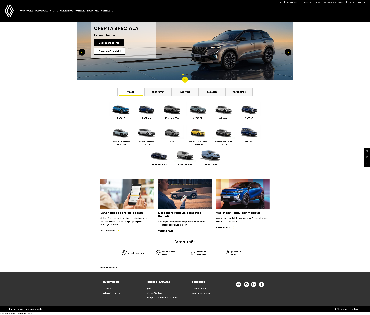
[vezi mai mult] (127, 194)
